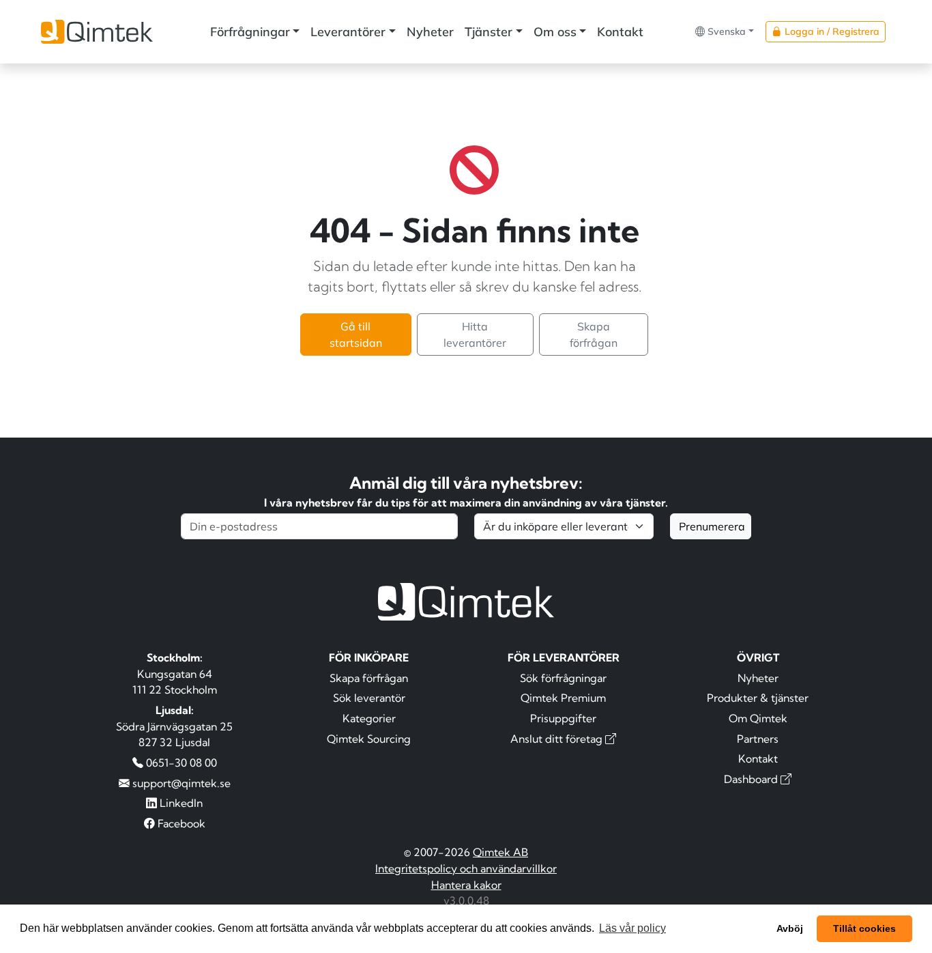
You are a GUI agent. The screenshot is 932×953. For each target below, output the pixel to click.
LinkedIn (180, 803)
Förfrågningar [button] (250, 32)
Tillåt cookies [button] (864, 928)
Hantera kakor (466, 885)
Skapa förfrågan (593, 334)
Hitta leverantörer (474, 334)
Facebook (180, 823)
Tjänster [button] (488, 32)
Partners (757, 738)
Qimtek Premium (563, 698)
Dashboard (752, 779)
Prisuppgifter (563, 718)
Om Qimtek (758, 718)
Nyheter (430, 32)
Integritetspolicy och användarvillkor (466, 868)
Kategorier (369, 718)
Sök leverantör (369, 698)
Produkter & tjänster (758, 698)
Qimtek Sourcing (369, 738)
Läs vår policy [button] (632, 928)
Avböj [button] (789, 928)
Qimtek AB (500, 852)
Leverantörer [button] (347, 32)
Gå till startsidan (356, 334)
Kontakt (620, 32)
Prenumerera (712, 526)
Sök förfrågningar (563, 678)
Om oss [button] (555, 32)
